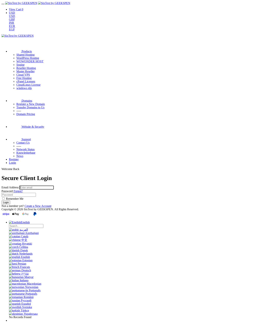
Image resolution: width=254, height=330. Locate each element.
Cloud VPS (23, 74)
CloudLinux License (28, 84)
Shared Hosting (25, 54)
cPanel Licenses (25, 81)
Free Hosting (24, 78)
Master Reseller (25, 71)
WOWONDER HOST (30, 61)
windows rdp (24, 88)
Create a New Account (38, 206)
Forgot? (18, 191)
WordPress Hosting (27, 58)
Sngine (20, 64)
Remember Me (14, 198)
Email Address (10, 187)
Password (7, 191)
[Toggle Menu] (2, 4)
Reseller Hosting (26, 68)
